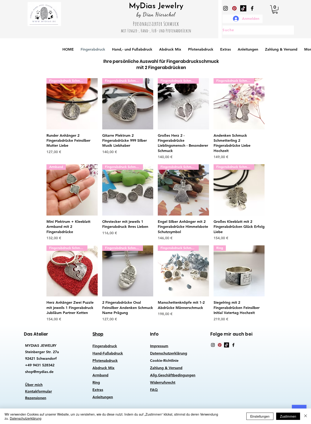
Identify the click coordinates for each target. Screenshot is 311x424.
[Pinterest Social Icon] (234, 8)
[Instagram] (225, 8)
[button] (275, 9)
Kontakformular (38, 391)
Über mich (34, 385)
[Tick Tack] (243, 8)
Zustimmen (288, 416)
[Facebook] (252, 8)
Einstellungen (260, 416)
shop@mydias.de (39, 372)
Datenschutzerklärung (168, 353)
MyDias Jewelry (156, 6)
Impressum (159, 346)
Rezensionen (35, 398)
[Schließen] (305, 416)
